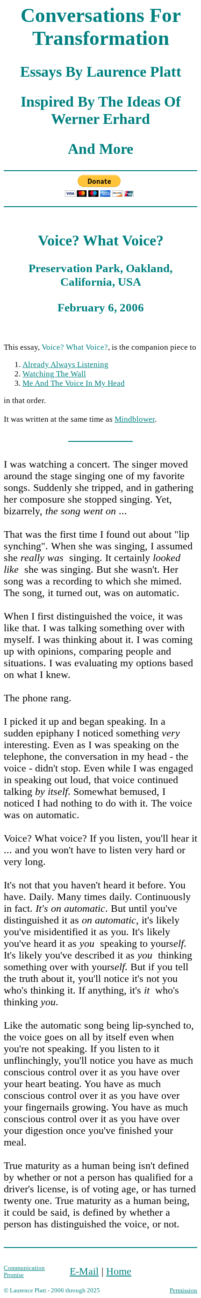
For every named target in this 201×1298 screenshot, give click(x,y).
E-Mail (84, 1271)
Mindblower (135, 419)
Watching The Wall (54, 373)
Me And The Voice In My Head (73, 383)
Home (118, 1271)
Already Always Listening (65, 364)
